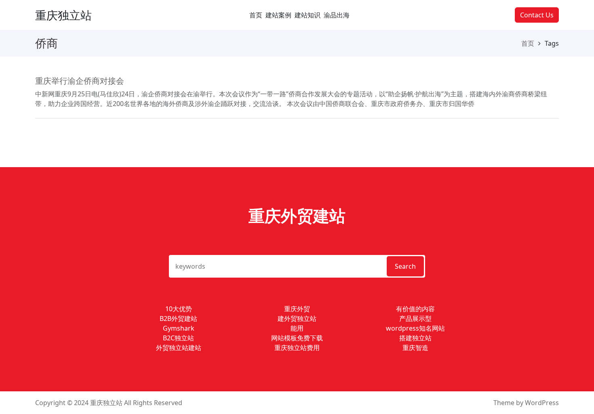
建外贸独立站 (297, 318)
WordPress (542, 402)
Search (405, 266)
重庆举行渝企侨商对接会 (79, 80)
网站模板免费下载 (297, 337)
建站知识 (307, 15)
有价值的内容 (415, 308)
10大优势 (178, 308)
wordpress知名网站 (415, 328)
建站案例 (278, 15)
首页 (255, 15)
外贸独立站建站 (178, 347)
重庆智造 (415, 347)
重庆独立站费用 (297, 347)
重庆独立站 (63, 15)
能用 (297, 328)
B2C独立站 (178, 337)
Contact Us (537, 15)
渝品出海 (337, 15)
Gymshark (178, 328)
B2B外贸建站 (178, 318)
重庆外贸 (297, 308)
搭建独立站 (415, 337)
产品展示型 (415, 318)
